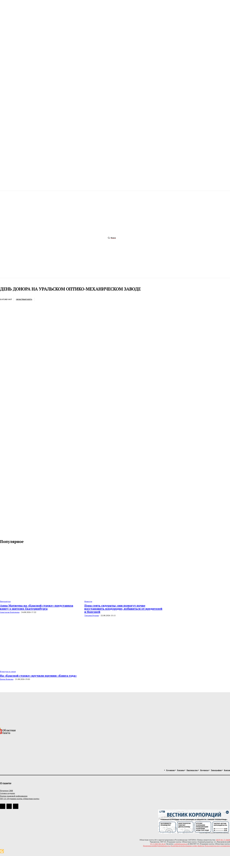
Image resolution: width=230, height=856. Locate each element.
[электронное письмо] (40, 299)
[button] (111, 237)
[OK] (12, 534)
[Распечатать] (49, 299)
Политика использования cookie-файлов (187, 846)
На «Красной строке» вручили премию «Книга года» (38, 675)
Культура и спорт (8, 671)
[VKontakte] (7, 534)
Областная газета (24, 299)
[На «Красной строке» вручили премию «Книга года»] (39, 643)
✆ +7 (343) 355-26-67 (158, 844)
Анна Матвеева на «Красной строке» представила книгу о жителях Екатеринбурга (36, 607)
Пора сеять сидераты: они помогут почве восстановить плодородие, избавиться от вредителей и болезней (123, 609)
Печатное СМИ (6, 790)
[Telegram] (58, 299)
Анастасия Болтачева (9, 612)
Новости (88, 601)
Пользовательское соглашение (217, 846)
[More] (75, 299)
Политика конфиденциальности (156, 846)
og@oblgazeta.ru (180, 844)
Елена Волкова (6, 679)
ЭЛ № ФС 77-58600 (223, 840)
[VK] (67, 299)
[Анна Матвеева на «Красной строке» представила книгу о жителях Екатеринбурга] (39, 573)
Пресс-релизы (6, 294)
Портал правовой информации (13, 796)
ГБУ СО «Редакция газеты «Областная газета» (19, 798)
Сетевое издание (7, 793)
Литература (5, 601)
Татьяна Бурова (91, 615)
